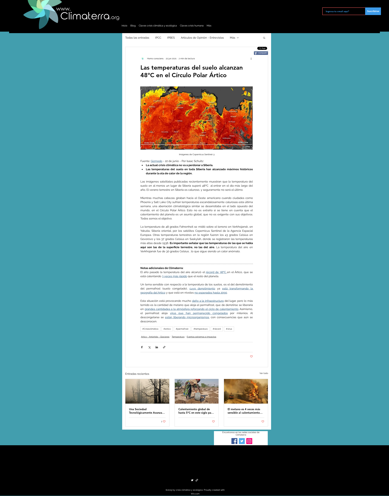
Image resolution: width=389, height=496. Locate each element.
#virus (229, 329)
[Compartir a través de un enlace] (164, 347)
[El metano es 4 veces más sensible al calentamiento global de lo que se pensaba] (246, 391)
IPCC (158, 37)
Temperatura (178, 337)
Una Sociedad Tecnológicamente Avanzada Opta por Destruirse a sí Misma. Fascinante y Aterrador (147, 410)
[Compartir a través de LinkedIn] (156, 347)
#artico (167, 329)
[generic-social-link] (196, 480)
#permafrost (182, 329)
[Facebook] (234, 441)
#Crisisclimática (150, 329)
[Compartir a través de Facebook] (141, 347)
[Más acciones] (251, 58)
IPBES (171, 37)
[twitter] (192, 480)
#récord (217, 329)
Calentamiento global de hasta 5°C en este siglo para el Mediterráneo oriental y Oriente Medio (196, 410)
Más (232, 37)
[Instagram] (249, 441)
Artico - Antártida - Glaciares (155, 337)
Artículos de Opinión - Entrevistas (202, 37)
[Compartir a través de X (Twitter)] (149, 347)
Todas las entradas (137, 37)
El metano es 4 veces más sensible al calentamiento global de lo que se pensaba (245, 410)
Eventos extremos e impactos (201, 337)
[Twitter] (242, 441)
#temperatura (201, 329)
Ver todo (264, 373)
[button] (264, 37)
